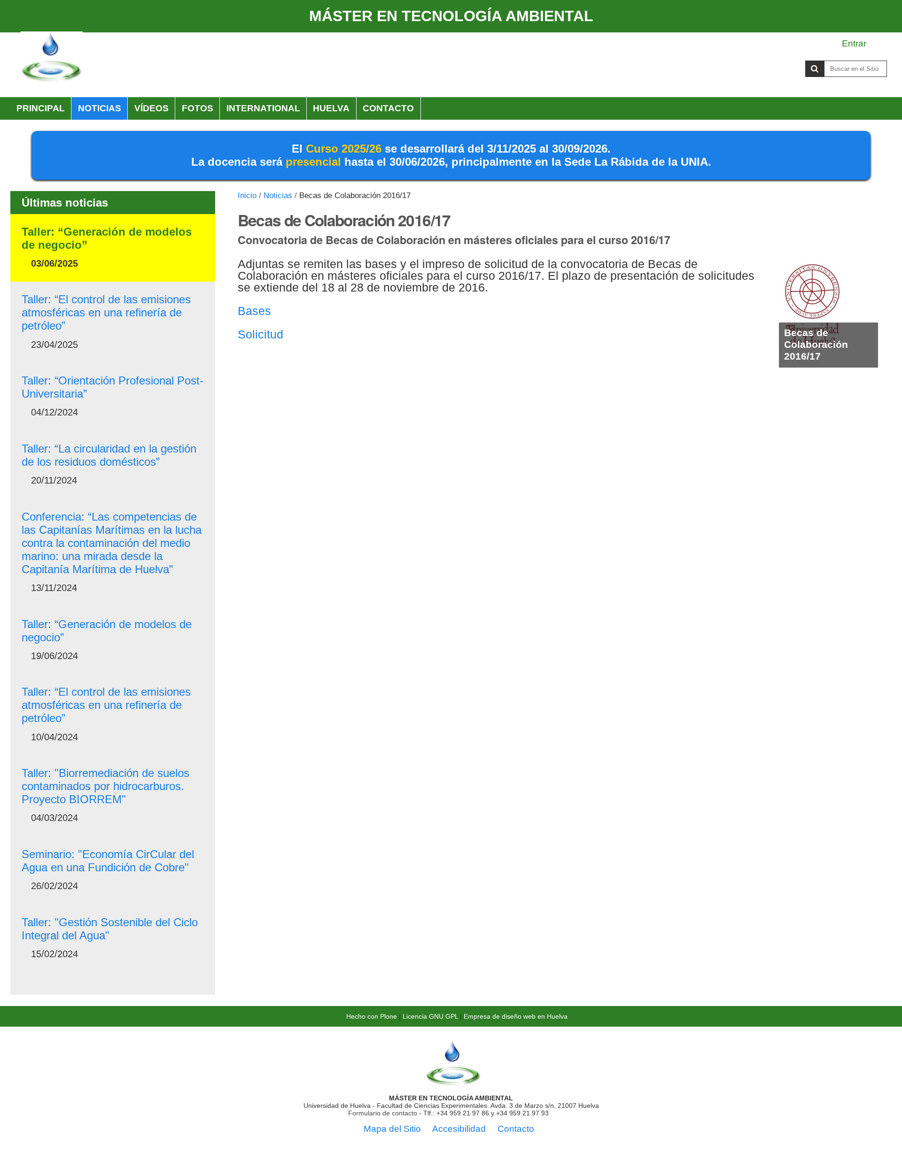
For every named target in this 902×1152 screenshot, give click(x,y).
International (263, 108)
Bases (254, 310)
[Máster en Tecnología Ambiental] (51, 58)
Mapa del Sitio (392, 1129)
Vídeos (151, 108)
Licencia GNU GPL (430, 1016)
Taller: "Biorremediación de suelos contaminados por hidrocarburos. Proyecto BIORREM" (105, 786)
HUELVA (331, 108)
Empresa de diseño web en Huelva (516, 1016)
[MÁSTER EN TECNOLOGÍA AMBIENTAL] (453, 1083)
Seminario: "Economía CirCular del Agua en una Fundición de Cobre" (108, 861)
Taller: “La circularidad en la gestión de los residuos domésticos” (109, 455)
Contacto (388, 108)
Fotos (197, 108)
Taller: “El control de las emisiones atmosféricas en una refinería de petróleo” (106, 312)
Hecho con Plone (371, 1016)
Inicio (247, 195)
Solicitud (260, 334)
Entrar (854, 43)
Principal (40, 108)
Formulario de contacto (382, 1113)
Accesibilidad (459, 1129)
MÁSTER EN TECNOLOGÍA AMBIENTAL (451, 16)
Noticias (99, 108)
